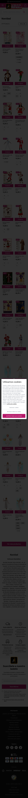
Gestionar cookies (14, 407)
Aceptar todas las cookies (14, 416)
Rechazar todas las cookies (14, 411)
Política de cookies (12, 404)
